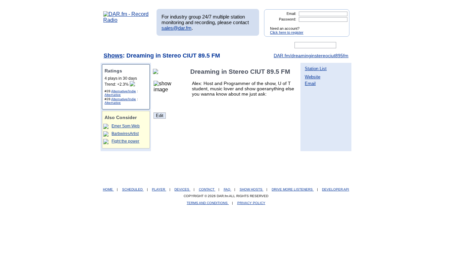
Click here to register (286, 32)
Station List (316, 68)
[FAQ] (231, 45)
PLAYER (159, 189)
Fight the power (125, 141)
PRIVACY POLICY (251, 203)
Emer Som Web (126, 126)
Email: (291, 14)
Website (312, 76)
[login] (339, 26)
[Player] (179, 45)
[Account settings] (258, 45)
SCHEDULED (133, 189)
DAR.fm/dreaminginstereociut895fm (311, 55)
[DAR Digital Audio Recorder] (114, 45)
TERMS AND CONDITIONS (208, 203)
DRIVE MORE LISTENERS (293, 189)
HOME (108, 189)
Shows (113, 55)
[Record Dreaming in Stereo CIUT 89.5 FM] (157, 71)
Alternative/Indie (123, 91)
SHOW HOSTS (251, 189)
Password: (287, 19)
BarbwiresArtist (125, 133)
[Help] (206, 45)
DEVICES (182, 189)
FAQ (227, 189)
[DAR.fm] (126, 20)
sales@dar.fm (176, 28)
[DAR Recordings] (147, 45)
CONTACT (207, 189)
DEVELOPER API (335, 189)
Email (310, 83)
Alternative (113, 95)
